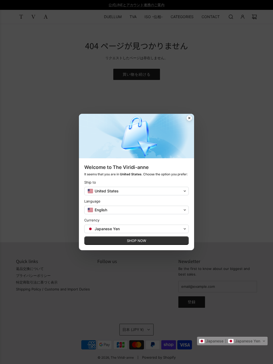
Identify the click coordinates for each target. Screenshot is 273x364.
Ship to (90, 182)
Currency (91, 220)
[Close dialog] (189, 118)
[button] (232, 341)
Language (92, 201)
